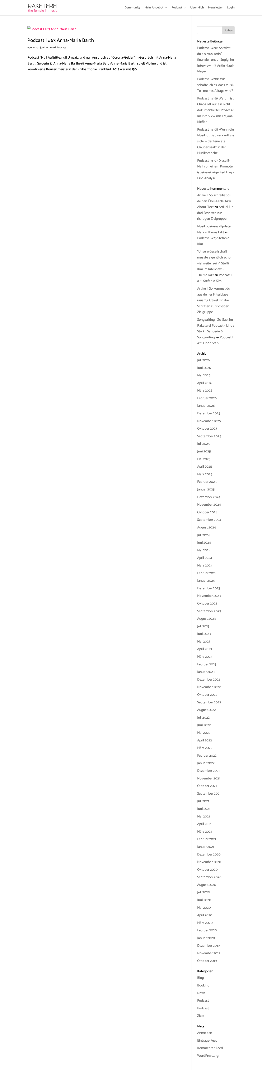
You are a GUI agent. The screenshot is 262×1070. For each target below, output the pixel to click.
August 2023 (206, 619)
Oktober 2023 (207, 603)
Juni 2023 (204, 634)
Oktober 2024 (207, 512)
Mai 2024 (204, 550)
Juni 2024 (204, 543)
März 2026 (204, 390)
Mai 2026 (203, 375)
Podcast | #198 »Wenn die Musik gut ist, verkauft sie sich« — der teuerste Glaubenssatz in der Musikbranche (215, 141)
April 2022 (204, 740)
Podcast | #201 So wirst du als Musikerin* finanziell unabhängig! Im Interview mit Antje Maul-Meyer (215, 59)
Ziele (200, 1016)
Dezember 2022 (208, 679)
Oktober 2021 (207, 786)
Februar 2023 (206, 664)
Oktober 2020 (207, 870)
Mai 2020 (204, 908)
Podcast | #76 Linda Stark (215, 340)
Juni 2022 (204, 725)
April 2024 (204, 558)
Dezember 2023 (208, 588)
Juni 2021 (203, 809)
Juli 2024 (203, 535)
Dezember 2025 (208, 413)
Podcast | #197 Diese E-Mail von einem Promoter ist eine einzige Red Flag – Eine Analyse (215, 169)
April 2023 (204, 649)
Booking (203, 985)
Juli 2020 (203, 892)
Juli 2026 (203, 360)
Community (132, 8)
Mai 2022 (203, 733)
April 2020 (204, 915)
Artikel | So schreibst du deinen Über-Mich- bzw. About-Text (214, 201)
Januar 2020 (206, 938)
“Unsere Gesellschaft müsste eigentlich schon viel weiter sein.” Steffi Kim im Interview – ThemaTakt (214, 263)
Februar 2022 (207, 756)
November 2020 (209, 862)
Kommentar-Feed (210, 1048)
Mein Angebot (154, 8)
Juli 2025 (203, 444)
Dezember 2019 (208, 946)
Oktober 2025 (207, 428)
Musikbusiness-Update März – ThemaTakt (214, 229)
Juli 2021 (203, 801)
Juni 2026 (204, 368)
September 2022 (209, 702)
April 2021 (204, 824)
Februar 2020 (207, 930)
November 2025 (209, 421)
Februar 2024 (207, 573)
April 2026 (204, 383)
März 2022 (204, 748)
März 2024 (205, 565)
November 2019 (208, 953)
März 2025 (204, 474)
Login (231, 8)
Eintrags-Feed (207, 1040)
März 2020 (205, 923)
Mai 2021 (203, 816)
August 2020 (206, 885)
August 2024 (206, 527)
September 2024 (209, 520)
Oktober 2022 (207, 695)
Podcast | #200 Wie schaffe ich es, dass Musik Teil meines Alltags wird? (215, 85)
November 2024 (209, 505)
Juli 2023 (203, 626)
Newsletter (215, 8)
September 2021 (209, 794)
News (201, 993)
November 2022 (209, 687)
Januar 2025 (206, 489)
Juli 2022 (203, 718)
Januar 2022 (206, 763)
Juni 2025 (204, 451)
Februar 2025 (207, 482)
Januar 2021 (205, 847)
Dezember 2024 (208, 497)
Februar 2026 (207, 398)
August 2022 (206, 710)
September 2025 (209, 436)
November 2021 (208, 778)
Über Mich (197, 8)
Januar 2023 (205, 672)
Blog (200, 978)
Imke (35, 48)
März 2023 (204, 657)
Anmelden (204, 1033)
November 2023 (209, 596)
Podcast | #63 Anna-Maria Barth (60, 40)
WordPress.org (208, 1056)
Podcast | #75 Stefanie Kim (214, 278)
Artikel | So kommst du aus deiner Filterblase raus (213, 294)
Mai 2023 (203, 641)
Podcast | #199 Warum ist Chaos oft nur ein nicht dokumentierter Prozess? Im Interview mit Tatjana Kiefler (215, 110)
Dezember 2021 (208, 771)
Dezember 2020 (209, 854)
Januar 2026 (206, 406)
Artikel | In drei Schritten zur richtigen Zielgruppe (215, 213)
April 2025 (204, 467)
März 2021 (204, 832)
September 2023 (209, 611)
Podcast (176, 8)
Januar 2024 (206, 581)
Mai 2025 (203, 459)
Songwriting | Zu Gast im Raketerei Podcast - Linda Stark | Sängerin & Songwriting (215, 328)
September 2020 (209, 877)
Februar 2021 (206, 839)
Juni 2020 (204, 900)
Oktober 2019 (207, 961)
